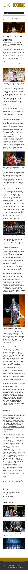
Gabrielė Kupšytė (7, 440)
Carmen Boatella (18, 458)
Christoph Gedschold (15, 389)
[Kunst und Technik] (14, 7)
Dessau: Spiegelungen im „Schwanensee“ (13, 550)
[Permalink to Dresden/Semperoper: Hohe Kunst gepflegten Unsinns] (14, 532)
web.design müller (14, 568)
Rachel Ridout (10, 456)
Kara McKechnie (7, 423)
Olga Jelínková (10, 356)
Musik (17, 18)
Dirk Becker (13, 253)
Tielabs (16, 567)
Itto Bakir (19, 455)
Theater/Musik (12, 18)
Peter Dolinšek (15, 449)
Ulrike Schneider (15, 446)
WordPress (7, 567)
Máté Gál (19, 461)
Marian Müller (10, 469)
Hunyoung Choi (9, 461)
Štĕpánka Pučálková (7, 168)
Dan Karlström (6, 455)
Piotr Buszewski (15, 376)
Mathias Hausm (6, 235)
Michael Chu (15, 465)
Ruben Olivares (12, 459)
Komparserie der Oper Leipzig (17, 427)
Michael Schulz (18, 418)
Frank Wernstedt (10, 470)
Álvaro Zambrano (15, 444)
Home (6, 18)
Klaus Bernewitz (13, 464)
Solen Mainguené (7, 83)
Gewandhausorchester (8, 429)
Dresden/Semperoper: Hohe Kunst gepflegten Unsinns (12, 534)
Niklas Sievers (15, 473)
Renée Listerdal (19, 420)
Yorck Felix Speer (15, 437)
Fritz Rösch (16, 475)
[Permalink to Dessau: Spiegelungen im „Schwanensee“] (14, 549)
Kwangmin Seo (18, 470)
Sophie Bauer (12, 426)
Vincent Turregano (15, 462)
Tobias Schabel (6, 328)
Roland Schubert (16, 453)
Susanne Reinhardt (13, 421)
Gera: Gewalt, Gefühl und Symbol (11, 518)
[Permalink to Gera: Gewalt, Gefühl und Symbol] (14, 516)
